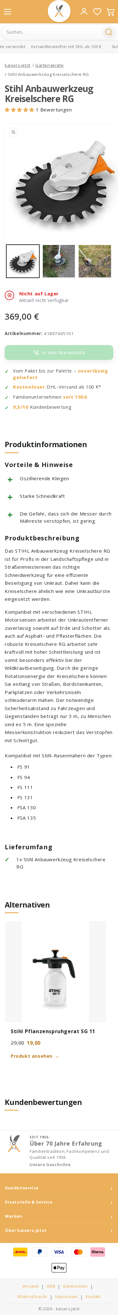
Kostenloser (29, 387)
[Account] (84, 11)
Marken (13, 1216)
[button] (20, 109)
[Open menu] (7, 11)
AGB (51, 1286)
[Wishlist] (97, 11)
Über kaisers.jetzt (26, 1230)
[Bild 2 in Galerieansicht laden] (59, 261)
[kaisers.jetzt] (59, 11)
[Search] (109, 32)
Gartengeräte (49, 65)
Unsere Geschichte (50, 1164)
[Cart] (110, 11)
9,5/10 (21, 407)
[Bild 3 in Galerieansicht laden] (94, 261)
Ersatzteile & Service (29, 1202)
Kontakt (93, 1296)
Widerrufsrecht (32, 1296)
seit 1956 (75, 397)
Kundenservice (22, 1188)
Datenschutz (75, 1286)
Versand (30, 1286)
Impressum (66, 1296)
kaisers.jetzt (18, 65)
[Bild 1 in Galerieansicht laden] (22, 261)
